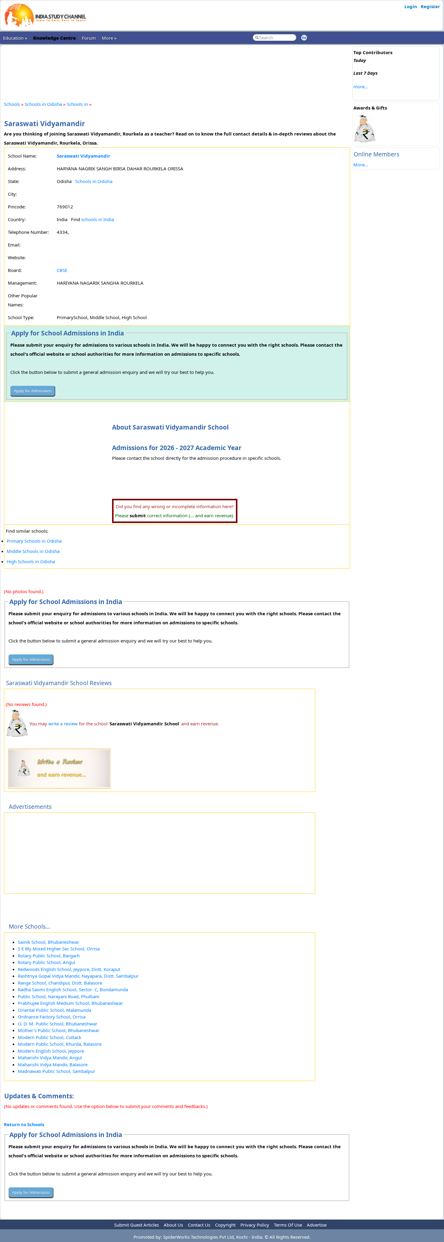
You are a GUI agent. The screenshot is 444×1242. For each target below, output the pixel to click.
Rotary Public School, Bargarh (49, 956)
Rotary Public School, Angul (46, 962)
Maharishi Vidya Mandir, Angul (50, 1057)
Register (430, 6)
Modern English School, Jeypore (51, 1051)
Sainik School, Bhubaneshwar (48, 942)
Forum (89, 38)
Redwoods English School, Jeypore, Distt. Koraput (69, 969)
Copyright (225, 1225)
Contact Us (199, 1225)
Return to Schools (24, 1124)
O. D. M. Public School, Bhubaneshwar (57, 1024)
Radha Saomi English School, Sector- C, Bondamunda (73, 989)
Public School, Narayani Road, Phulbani (58, 996)
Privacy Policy (254, 1225)
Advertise (317, 1225)
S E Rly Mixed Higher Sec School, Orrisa (59, 949)
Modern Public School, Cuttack (49, 1037)
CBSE (62, 270)
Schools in (78, 104)
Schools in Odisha (43, 104)
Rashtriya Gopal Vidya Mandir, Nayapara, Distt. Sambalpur (78, 976)
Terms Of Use (288, 1225)
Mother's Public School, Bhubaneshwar (58, 1030)
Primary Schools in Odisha (34, 541)
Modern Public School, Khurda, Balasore (59, 1044)
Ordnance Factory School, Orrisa (51, 1017)
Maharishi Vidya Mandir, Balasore (53, 1064)
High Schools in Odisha (31, 561)
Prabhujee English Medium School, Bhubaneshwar (70, 1003)
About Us (173, 1225)
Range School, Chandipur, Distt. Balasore (60, 983)
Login (410, 6)
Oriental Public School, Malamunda (54, 1010)
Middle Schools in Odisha (33, 551)
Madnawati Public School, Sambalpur (56, 1071)
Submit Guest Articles (136, 1225)
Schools (12, 104)
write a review (63, 724)
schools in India (97, 219)
